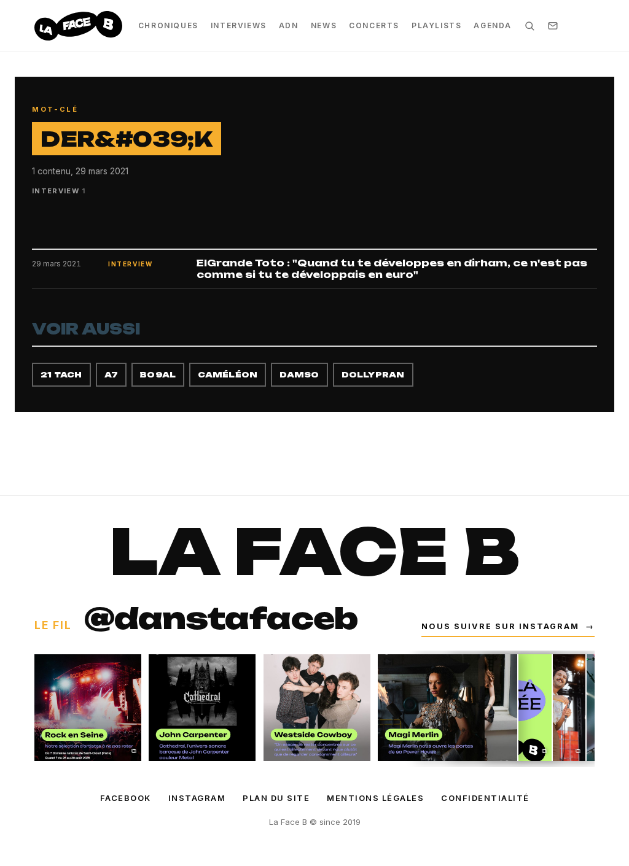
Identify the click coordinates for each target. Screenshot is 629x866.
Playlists (436, 25)
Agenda (493, 25)
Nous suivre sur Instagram (508, 626)
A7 (111, 374)
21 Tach (61, 374)
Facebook (125, 798)
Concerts (374, 25)
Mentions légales (375, 798)
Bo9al (158, 374)
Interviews (239, 25)
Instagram (197, 798)
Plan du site (276, 798)
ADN (289, 25)
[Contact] (552, 25)
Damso (299, 374)
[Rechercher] (529, 25)
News (324, 25)
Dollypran (373, 374)
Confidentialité (485, 798)
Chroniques (168, 25)
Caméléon (227, 374)
